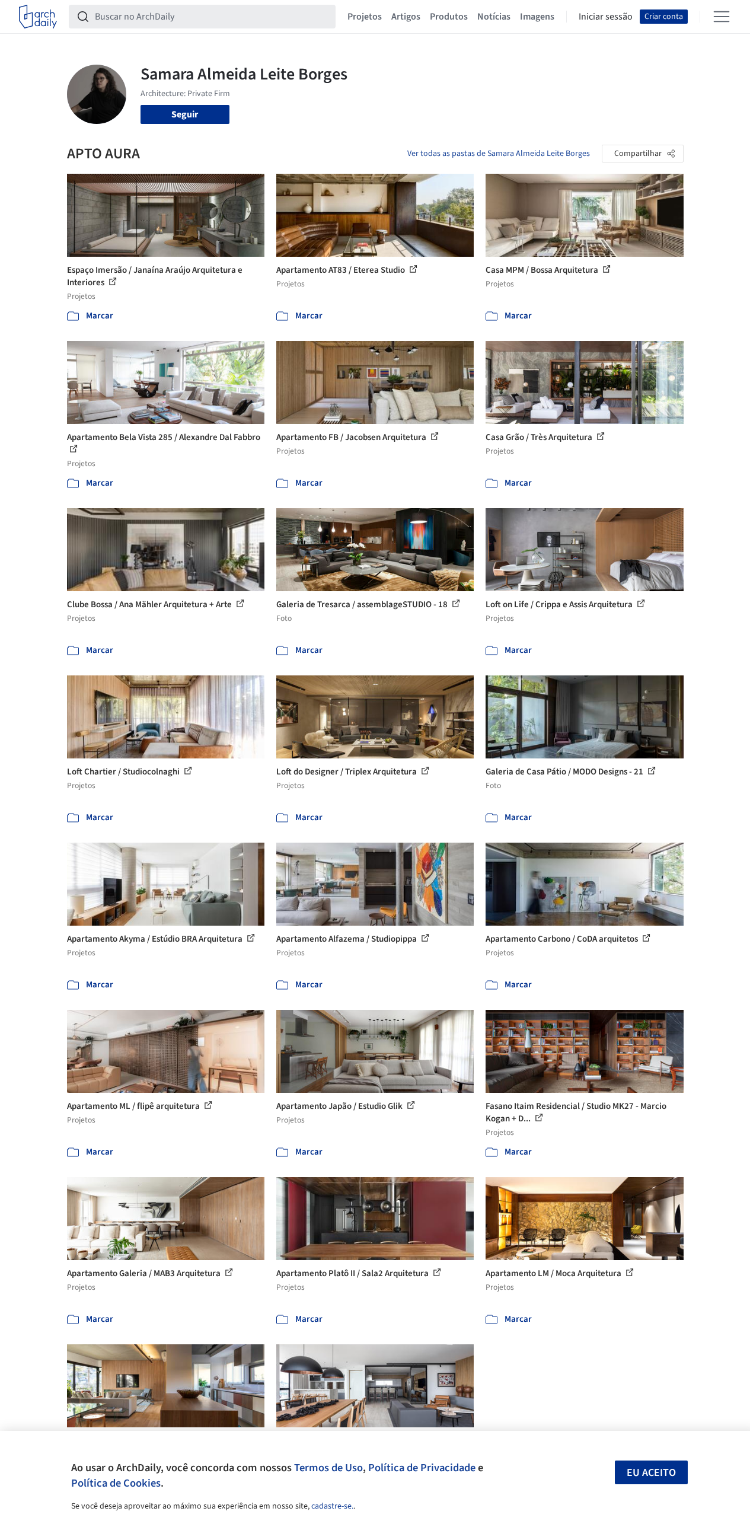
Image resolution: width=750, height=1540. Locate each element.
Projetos (364, 16)
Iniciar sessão (606, 16)
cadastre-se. (332, 1506)
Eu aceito (651, 1472)
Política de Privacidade (421, 1467)
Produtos (449, 16)
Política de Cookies (116, 1483)
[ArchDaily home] (38, 16)
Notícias (493, 16)
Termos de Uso (328, 1467)
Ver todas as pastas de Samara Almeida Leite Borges (498, 153)
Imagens (537, 16)
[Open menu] (721, 16)
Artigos (405, 16)
